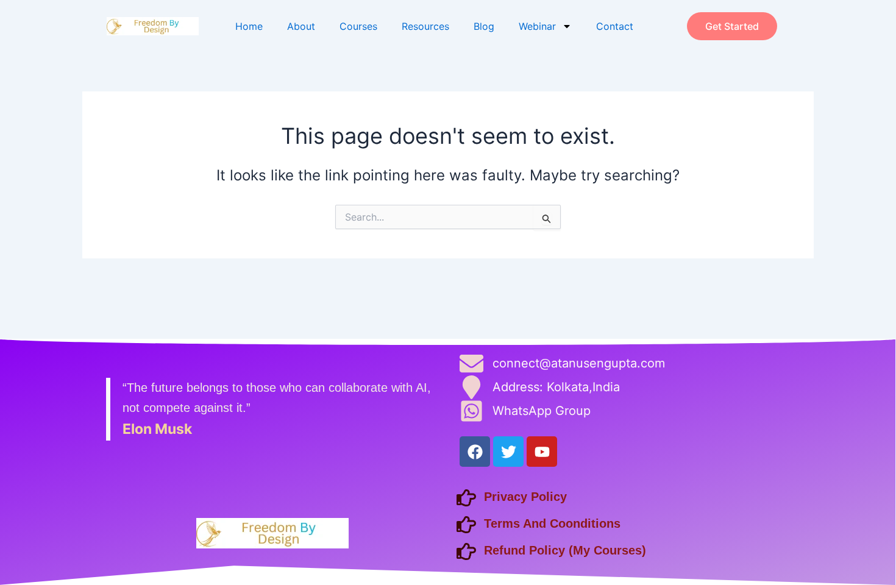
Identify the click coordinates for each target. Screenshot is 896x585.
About (301, 26)
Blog (484, 26)
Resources (425, 26)
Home (249, 26)
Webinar (537, 26)
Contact (614, 26)
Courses (358, 26)
